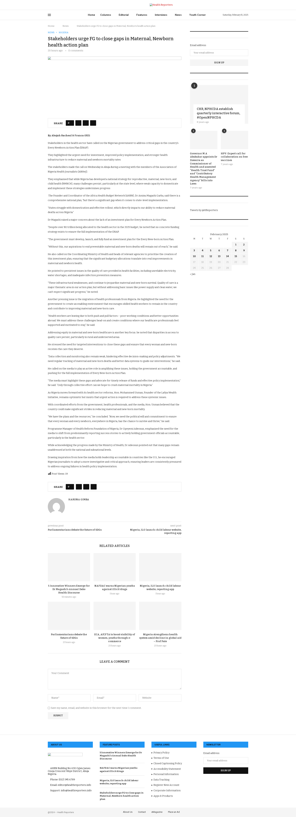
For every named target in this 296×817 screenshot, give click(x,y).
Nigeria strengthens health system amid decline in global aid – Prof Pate (160, 638)
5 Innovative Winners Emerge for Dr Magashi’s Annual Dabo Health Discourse (69, 589)
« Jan (192, 274)
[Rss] (76, 5)
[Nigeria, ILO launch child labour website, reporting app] (160, 567)
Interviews (161, 14)
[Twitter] (53, 5)
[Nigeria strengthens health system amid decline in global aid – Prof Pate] (160, 616)
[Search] (246, 4)
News (178, 14)
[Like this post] (71, 123)
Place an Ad (174, 812)
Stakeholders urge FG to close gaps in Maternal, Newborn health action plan (122, 795)
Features (141, 14)
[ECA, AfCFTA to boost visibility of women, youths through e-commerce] (115, 616)
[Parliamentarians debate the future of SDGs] (69, 616)
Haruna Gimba (78, 499)
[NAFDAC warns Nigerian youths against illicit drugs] (115, 567)
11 (202, 256)
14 (227, 256)
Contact (142, 812)
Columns (105, 14)
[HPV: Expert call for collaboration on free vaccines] (234, 140)
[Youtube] (65, 5)
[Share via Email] (93, 123)
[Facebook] (49, 5)
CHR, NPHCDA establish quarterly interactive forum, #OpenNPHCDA (218, 113)
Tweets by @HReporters (204, 210)
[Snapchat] (72, 5)
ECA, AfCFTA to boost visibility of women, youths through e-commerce (114, 638)
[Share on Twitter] (86, 123)
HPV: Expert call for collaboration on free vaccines (234, 157)
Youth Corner (197, 14)
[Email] (68, 5)
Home (91, 14)
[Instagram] (57, 5)
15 (236, 256)
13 (219, 256)
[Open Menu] (49, 14)
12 (210, 256)
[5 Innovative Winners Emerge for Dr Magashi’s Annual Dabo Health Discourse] (69, 567)
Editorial (124, 14)
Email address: (198, 45)
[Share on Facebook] (78, 123)
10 (194, 256)
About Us (127, 812)
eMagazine (156, 812)
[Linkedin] (61, 5)
